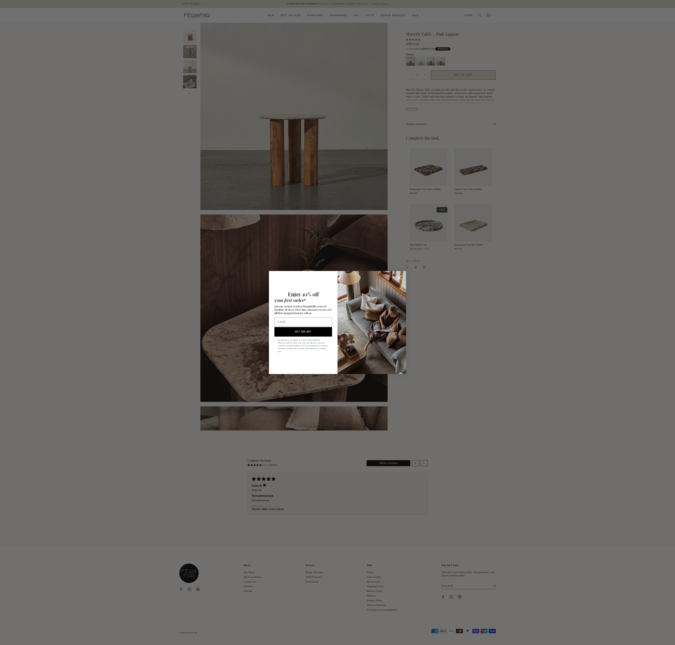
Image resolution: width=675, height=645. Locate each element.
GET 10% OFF (303, 331)
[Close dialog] (399, 277)
